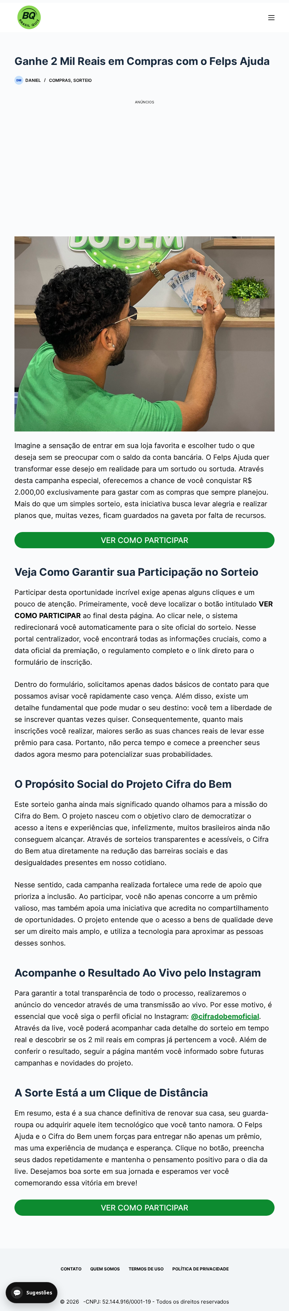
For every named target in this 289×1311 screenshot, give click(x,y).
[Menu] (271, 17)
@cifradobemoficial (225, 1016)
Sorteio (82, 80)
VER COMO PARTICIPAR (144, 540)
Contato (71, 1268)
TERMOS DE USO (146, 1268)
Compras (60, 80)
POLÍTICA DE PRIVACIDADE (200, 1268)
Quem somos (105, 1268)
